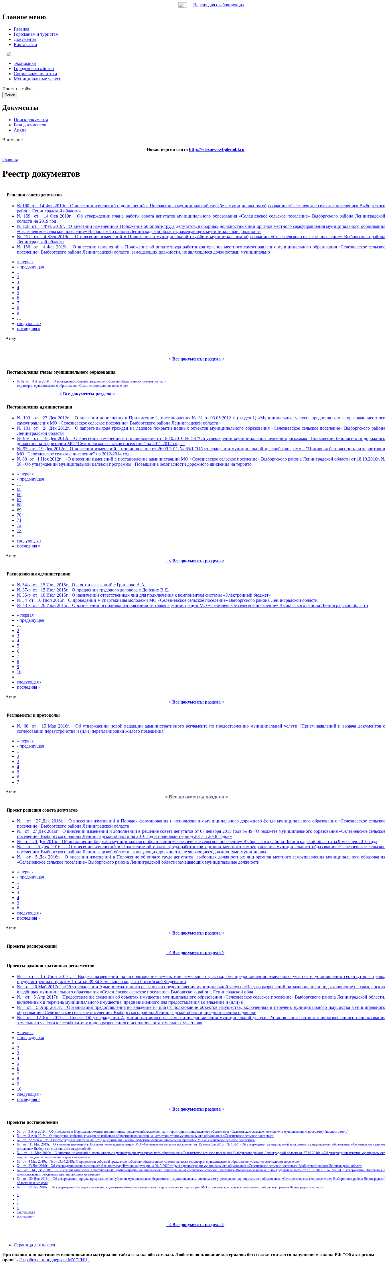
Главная (10, 159)
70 (19, 515)
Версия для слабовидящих (218, 4)
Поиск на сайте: (18, 88)
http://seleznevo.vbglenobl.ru (216, 149)
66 (19, 494)
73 (19, 530)
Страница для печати (34, 1244)
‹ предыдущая (30, 266)
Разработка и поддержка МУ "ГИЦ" (54, 1259)
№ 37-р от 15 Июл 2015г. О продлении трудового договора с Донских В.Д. (93, 589)
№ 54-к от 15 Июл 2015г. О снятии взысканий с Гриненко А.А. (81, 584)
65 (19, 489)
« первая (25, 261)
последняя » (28, 328)
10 (19, 671)
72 (19, 525)
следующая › (29, 323)
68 (19, 504)
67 (19, 499)
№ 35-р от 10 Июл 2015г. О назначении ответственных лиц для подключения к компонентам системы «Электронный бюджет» (144, 595)
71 (19, 520)
